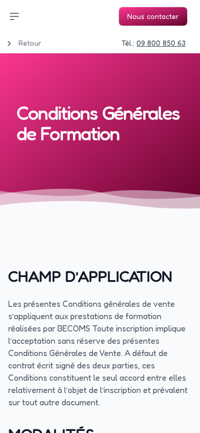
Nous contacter (153, 16)
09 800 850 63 (161, 42)
